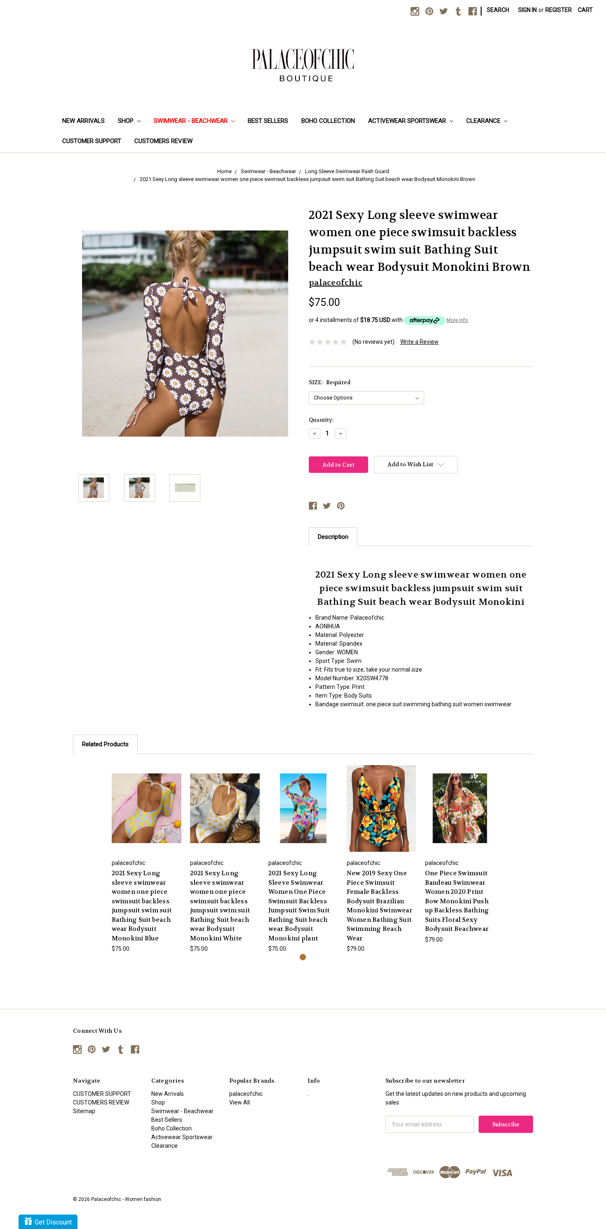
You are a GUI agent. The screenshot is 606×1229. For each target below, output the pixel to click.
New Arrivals (83, 121)
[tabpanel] (146, 858)
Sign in (527, 10)
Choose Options (146, 808)
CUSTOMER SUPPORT (91, 141)
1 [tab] (303, 957)
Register (558, 10)
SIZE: (329, 382)
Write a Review (419, 341)
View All (239, 1102)
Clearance (484, 121)
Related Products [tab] (105, 744)
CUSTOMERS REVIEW (163, 141)
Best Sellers (268, 121)
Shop (126, 121)
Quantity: (321, 419)
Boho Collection (328, 121)
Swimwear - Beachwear (191, 121)
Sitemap (84, 1111)
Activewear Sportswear (408, 121)
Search (498, 10)
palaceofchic (246, 1093)
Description (333, 536)
